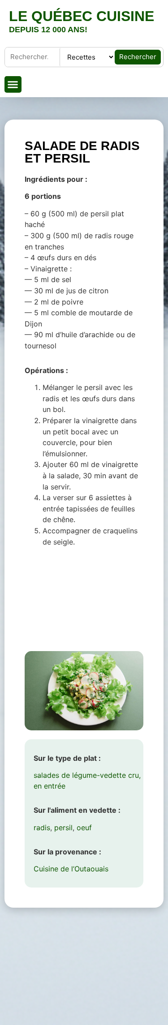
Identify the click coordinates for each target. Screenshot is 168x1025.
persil (63, 827)
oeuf (84, 827)
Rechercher (137, 56)
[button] (13, 84)
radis (42, 827)
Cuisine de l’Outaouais (71, 868)
